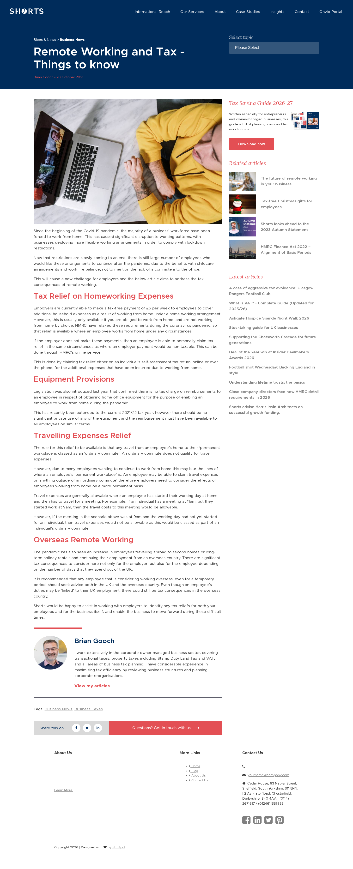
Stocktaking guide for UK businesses (263, 327)
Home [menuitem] (195, 766)
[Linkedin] (257, 820)
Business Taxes (88, 709)
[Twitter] (268, 820)
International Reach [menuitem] (152, 11)
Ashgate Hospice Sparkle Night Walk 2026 (269, 318)
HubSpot (118, 847)
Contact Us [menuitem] (199, 780)
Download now (251, 144)
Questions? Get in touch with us (161, 727)
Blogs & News (45, 39)
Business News (58, 709)
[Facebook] (246, 820)
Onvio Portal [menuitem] (330, 11)
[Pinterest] (279, 820)
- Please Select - (247, 48)
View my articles (92, 685)
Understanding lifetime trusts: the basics (267, 382)
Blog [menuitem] (194, 771)
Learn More (63, 790)
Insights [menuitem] (277, 11)
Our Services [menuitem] (192, 11)
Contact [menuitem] (302, 11)
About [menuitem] (220, 11)
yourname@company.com (268, 775)
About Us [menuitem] (198, 775)
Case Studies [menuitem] (248, 11)
